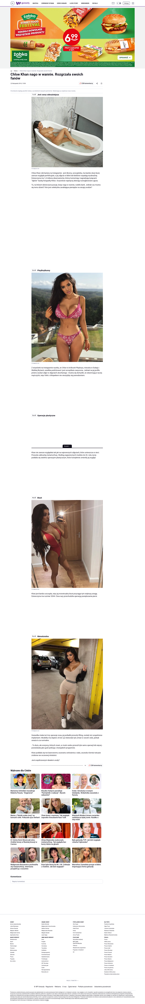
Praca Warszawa (108, 943)
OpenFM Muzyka (77, 943)
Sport (11, 941)
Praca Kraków (108, 946)
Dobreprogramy (46, 952)
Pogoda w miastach (78, 950)
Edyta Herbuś (107, 932)
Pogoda (12, 959)
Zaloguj (126, 3)
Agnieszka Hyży (14, 935)
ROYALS (95, 3)
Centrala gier (45, 965)
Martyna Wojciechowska (110, 935)
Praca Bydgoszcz (108, 961)
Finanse (12, 948)
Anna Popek (76, 935)
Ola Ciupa (75, 924)
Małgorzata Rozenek (47, 930)
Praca (11, 956)
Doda (74, 930)
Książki (43, 941)
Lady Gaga (44, 935)
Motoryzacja (13, 950)
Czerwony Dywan (47, 3)
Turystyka (44, 948)
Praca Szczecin (108, 956)
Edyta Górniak (45, 924)
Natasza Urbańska (109, 930)
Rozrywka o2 (45, 972)
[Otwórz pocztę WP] (113, 3)
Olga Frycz (107, 926)
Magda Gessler (45, 932)
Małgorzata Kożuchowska (48, 926)
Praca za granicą (108, 967)
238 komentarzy (87, 83)
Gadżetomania (45, 956)
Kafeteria (44, 950)
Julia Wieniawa (14, 926)
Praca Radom (108, 954)
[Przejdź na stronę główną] (13, 5)
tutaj (47, 1000)
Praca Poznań (108, 952)
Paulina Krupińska (109, 924)
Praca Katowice (108, 963)
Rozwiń (66, 446)
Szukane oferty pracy (109, 972)
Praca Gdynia (107, 959)
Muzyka (35, 3)
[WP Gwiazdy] (24, 3)
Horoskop (44, 946)
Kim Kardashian (77, 932)
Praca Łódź (107, 948)
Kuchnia (44, 943)
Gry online (12, 961)
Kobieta (12, 952)
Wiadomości (13, 939)
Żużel (43, 967)
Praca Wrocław (108, 950)
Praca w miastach (109, 965)
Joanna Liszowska (109, 928)
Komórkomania (46, 954)
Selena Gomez (45, 928)
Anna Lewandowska (15, 924)
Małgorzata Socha (15, 932)
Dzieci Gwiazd (62, 3)
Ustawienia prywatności (102, 987)
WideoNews (85, 3)
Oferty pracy (107, 941)
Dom (43, 939)
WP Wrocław (45, 963)
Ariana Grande (14, 928)
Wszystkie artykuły (78, 939)
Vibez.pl (75, 945)
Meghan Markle (14, 930)
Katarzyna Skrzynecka (79, 926)
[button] (118, 3)
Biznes (12, 943)
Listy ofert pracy (108, 969)
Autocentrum (45, 961)
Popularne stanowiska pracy (111, 974)
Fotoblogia (44, 959)
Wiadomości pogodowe (79, 947)
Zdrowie (12, 954)
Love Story (74, 3)
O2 (73, 952)
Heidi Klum (76, 928)
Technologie (13, 946)
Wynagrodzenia (46, 969)
